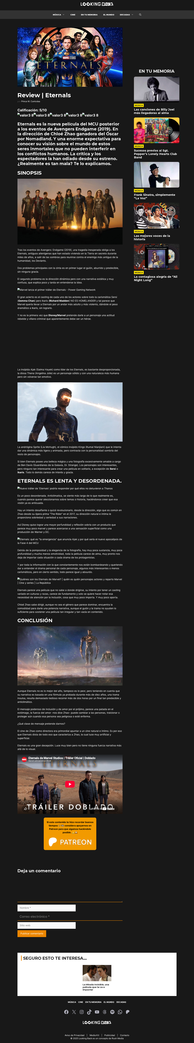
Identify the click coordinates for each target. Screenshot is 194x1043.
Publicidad (109, 1035)
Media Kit (95, 1035)
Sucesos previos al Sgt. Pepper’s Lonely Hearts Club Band (155, 154)
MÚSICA (57, 14)
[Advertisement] (70, 344)
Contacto (124, 1035)
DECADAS (125, 14)
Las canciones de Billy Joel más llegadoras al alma (154, 111)
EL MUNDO (108, 14)
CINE (72, 14)
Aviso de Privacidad (75, 1035)
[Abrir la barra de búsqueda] (140, 14)
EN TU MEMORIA (89, 14)
